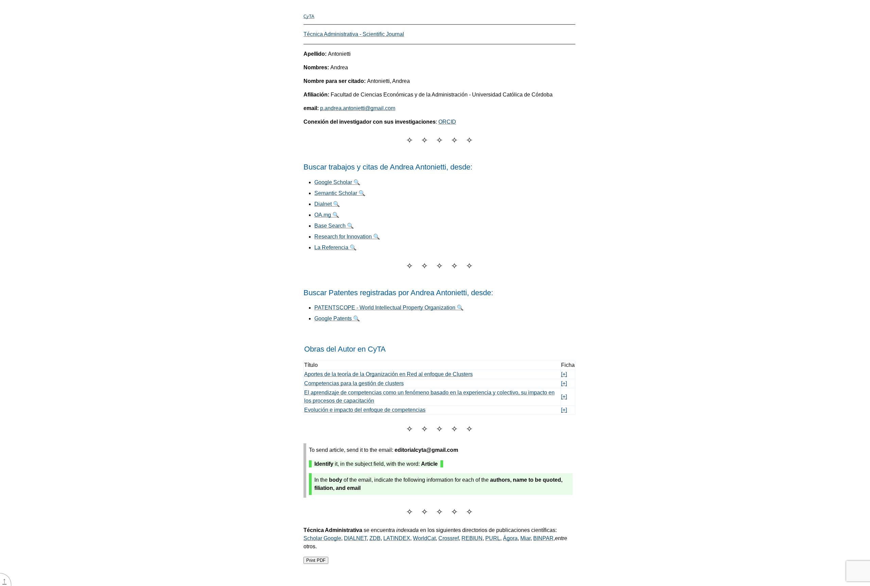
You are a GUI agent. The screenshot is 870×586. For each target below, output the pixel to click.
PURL (492, 538)
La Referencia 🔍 (335, 247)
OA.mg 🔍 (326, 215)
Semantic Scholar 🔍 (339, 193)
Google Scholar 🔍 (337, 182)
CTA (308, 16)
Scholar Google (322, 538)
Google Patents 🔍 (337, 318)
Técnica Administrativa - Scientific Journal (353, 34)
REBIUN (472, 538)
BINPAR (543, 538)
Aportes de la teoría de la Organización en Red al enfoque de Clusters (388, 374)
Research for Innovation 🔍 (347, 236)
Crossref (448, 538)
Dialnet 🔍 (327, 204)
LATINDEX (396, 538)
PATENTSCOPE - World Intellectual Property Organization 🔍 (389, 307)
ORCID (447, 122)
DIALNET (355, 538)
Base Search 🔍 (334, 226)
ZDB (375, 538)
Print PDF (316, 560)
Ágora (510, 538)
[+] (564, 374)
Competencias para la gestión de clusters (354, 383)
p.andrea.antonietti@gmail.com (357, 108)
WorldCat (424, 538)
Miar (525, 538)
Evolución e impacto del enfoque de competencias (364, 410)
